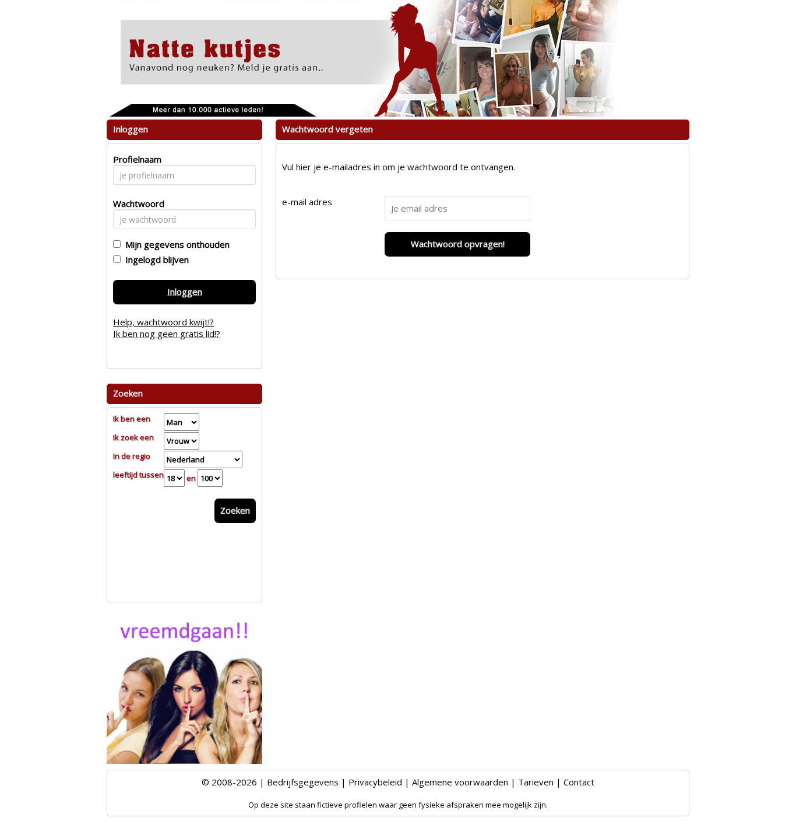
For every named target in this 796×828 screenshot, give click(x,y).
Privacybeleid (375, 782)
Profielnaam (135, 159)
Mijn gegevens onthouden (175, 244)
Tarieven (536, 782)
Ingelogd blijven (155, 259)
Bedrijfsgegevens (303, 782)
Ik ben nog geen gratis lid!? (166, 333)
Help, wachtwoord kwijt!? (163, 322)
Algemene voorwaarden (460, 782)
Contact (578, 782)
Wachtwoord (135, 203)
